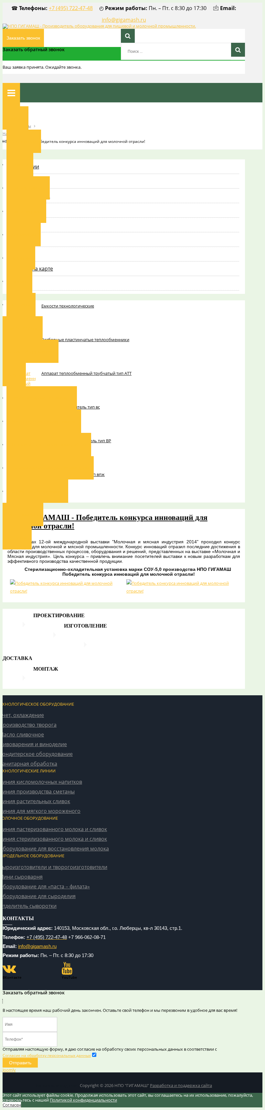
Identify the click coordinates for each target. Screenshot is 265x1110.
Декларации (23, 234)
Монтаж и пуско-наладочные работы (48, 444)
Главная (15, 118)
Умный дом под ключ (57, 1085)
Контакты (21, 304)
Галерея (19, 281)
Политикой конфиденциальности (83, 1100)
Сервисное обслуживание (37, 491)
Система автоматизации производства (50, 468)
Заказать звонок (23, 37)
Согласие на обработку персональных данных (47, 1055)
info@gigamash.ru (124, 19)
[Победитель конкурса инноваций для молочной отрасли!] (65, 587)
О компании (23, 141)
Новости (19, 165)
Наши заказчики (28, 188)
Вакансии (20, 258)
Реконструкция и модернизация (43, 421)
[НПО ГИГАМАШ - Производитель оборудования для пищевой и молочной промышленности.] (99, 26)
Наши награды (26, 211)
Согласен (12, 1105)
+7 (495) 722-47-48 (71, 8)
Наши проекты (22, 328)
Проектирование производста (41, 398)
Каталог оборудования (30, 351)
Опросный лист (22, 514)
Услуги (14, 374)
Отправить (20, 1062)
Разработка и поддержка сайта (181, 1085)
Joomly (9, 1070)
